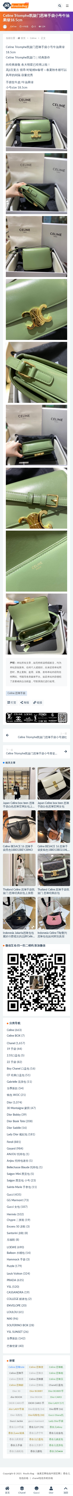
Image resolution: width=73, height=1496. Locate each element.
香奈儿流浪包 (56, 1446)
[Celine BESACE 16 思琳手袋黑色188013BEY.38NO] (19, 826)
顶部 (65, 1493)
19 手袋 (11, 1049)
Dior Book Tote (16, 1121)
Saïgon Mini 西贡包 (18, 1174)
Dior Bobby (14, 1114)
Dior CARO (56, 1398)
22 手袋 (11, 1062)
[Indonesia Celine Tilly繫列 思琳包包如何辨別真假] (54, 913)
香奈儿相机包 (16, 1452)
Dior (9, 1102)
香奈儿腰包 (36, 1452)
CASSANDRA (15, 1292)
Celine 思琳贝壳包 (56, 1380)
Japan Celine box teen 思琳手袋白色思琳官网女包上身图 (19, 806)
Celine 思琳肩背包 (16, 1380)
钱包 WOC (13, 1095)
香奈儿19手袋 (16, 1428)
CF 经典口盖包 (16, 1075)
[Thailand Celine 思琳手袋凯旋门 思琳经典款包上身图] (19, 870)
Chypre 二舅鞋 (15, 1220)
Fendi (10, 1142)
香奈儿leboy (56, 1428)
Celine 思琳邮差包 (16, 1386)
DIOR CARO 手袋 (36, 1404)
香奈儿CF (36, 1427)
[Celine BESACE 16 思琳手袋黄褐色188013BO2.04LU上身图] (54, 826)
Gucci (10, 1194)
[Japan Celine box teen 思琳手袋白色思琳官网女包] (54, 783)
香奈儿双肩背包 (16, 1440)
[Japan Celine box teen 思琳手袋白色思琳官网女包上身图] (19, 788)
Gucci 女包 (13, 1207)
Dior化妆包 (36, 1409)
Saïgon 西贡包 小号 (18, 1180)
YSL (9, 1287)
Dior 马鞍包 (16, 1416)
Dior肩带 (56, 1409)
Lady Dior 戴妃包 (17, 1134)
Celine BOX (13, 1036)
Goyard (11, 1148)
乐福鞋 (11, 1240)
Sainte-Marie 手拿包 (19, 1187)
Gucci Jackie (16, 1422)
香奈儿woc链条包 (16, 1434)
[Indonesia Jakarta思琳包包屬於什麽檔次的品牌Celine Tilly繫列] (19, 913)
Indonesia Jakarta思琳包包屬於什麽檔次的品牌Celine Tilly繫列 (18, 936)
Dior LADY (56, 1403)
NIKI (9, 1319)
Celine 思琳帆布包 (56, 1368)
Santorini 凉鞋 (15, 1233)
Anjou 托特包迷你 (17, 1161)
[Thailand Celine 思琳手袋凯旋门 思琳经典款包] (54, 870)
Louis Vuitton (14, 1273)
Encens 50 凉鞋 (16, 1226)
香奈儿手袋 (16, 1446)
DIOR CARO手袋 (16, 1404)
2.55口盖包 (13, 1055)
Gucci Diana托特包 (55, 1416)
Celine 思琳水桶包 (36, 1374)
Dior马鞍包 (36, 1415)
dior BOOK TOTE (16, 1398)
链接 (39, 702)
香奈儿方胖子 (36, 1446)
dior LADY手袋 (16, 1410)
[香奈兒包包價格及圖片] (5, 27)
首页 (23, 38)
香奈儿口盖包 (36, 1440)
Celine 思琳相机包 (56, 1374)
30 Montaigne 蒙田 (18, 1108)
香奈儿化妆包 (56, 1434)
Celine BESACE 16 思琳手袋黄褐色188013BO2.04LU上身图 (53, 850)
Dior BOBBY (36, 1392)
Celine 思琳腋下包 (36, 1380)
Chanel (11, 1043)
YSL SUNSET (15, 1332)
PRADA (11, 1280)
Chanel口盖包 (56, 1386)
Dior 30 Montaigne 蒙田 (16, 1392)
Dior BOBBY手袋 (56, 1392)
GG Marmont (15, 1200)
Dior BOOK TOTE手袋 (36, 1398)
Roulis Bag (28, 1473)
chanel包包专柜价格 (42, 1478)
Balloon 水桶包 (16, 1253)
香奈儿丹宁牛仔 (36, 1434)
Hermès (11, 1214)
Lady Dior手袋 (56, 1422)
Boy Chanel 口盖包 (18, 1068)
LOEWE (11, 1247)
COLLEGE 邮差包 (17, 1299)
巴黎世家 (12, 1346)
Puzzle (10, 1266)
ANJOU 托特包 (16, 1154)
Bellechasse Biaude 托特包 (22, 1167)
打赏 (13, 702)
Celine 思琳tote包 (16, 1368)
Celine (13, 27)
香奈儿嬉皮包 (56, 1440)
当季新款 (12, 1088)
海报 (26, 702)
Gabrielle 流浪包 (16, 1082)
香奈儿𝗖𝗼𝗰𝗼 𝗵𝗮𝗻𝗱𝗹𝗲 (56, 1452)
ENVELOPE (14, 1305)
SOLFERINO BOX (17, 1325)
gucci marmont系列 (36, 1422)
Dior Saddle (14, 1128)
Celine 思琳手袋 (16, 693)
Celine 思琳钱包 (36, 1386)
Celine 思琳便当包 (36, 1368)
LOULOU (12, 1312)
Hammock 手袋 (16, 1259)
